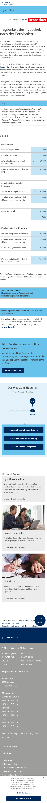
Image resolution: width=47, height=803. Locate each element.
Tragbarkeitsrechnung (8, 67)
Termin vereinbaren (12, 370)
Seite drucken (11, 638)
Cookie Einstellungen (23, 793)
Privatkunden (24, 621)
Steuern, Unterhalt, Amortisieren (23, 430)
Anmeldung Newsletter (14, 775)
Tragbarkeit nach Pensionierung (23, 438)
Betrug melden (10, 764)
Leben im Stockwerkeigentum (23, 447)
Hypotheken (8, 10)
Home (14, 621)
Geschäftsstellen (11, 746)
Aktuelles (8, 760)
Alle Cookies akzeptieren (23, 798)
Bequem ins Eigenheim (10, 623)
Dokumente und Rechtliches (16, 768)
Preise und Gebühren (13, 771)
